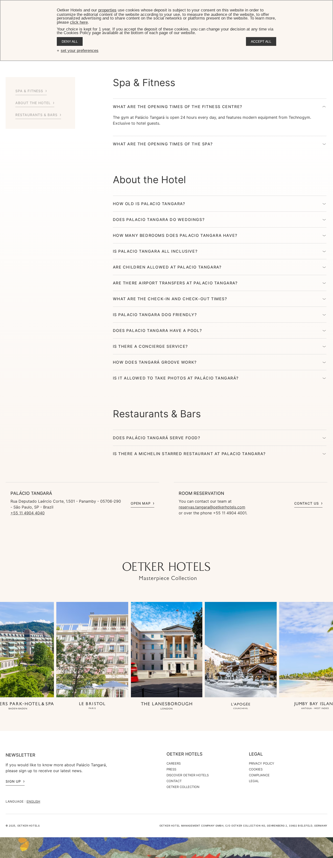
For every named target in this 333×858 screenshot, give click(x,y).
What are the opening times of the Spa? (163, 143)
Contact (174, 781)
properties (107, 10)
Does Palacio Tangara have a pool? (157, 330)
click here (79, 22)
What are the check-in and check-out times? (170, 298)
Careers (173, 763)
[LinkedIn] (181, 552)
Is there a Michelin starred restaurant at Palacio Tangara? (189, 453)
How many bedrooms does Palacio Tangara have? (175, 235)
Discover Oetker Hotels (187, 775)
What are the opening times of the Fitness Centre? (177, 106)
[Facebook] (171, 552)
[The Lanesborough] (167, 706)
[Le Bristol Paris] (92, 706)
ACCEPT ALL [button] (261, 41)
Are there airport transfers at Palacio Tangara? (175, 282)
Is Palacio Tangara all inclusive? (155, 251)
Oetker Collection (182, 787)
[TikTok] (142, 552)
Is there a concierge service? (150, 346)
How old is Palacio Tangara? (149, 203)
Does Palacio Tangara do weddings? (159, 219)
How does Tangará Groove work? (155, 362)
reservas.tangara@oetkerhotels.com (212, 507)
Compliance (259, 775)
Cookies (256, 769)
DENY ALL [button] (70, 41)
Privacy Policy (261, 763)
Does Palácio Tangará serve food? (156, 437)
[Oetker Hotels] (166, 571)
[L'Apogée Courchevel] (241, 706)
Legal (256, 754)
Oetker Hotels (184, 754)
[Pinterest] (191, 552)
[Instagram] (152, 552)
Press (171, 769)
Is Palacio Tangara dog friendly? (155, 314)
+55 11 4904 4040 (27, 512)
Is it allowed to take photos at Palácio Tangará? (176, 378)
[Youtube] (161, 552)
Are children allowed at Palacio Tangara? (167, 267)
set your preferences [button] (79, 50)
